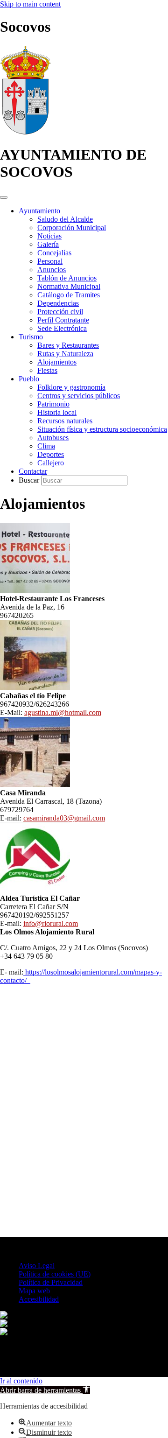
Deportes (50, 454)
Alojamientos (57, 362)
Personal (50, 261)
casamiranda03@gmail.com (64, 818)
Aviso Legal (37, 1266)
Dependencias (58, 303)
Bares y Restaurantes (68, 345)
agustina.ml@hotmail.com (62, 712)
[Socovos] (25, 132)
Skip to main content (30, 4)
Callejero (50, 463)
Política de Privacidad (51, 1282)
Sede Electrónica (62, 328)
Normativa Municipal (68, 286)
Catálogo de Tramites (68, 295)
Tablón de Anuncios (67, 278)
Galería (48, 244)
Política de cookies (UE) (55, 1274)
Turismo (31, 337)
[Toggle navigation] (3, 197)
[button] (45, 1390)
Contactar (33, 471)
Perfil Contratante (63, 320)
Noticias (49, 236)
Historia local (57, 412)
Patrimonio (53, 404)
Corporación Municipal (71, 227)
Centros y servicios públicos (78, 396)
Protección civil (60, 312)
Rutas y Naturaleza (65, 354)
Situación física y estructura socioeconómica (102, 429)
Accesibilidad (39, 1299)
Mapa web (34, 1291)
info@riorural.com (50, 923)
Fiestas (47, 370)
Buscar (30, 480)
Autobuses (53, 438)
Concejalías (54, 253)
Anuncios (51, 270)
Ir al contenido (21, 1381)
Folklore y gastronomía (71, 387)
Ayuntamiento (39, 211)
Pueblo (29, 379)
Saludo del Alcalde (65, 219)
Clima (46, 446)
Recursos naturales (64, 421)
